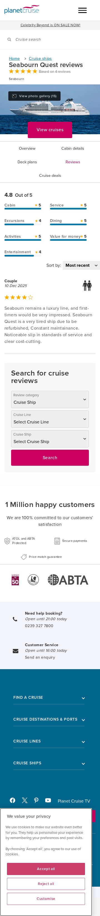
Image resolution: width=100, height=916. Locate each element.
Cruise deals (50, 175)
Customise (46, 899)
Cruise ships (40, 58)
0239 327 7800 (39, 625)
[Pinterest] (38, 801)
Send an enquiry (40, 657)
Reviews (73, 162)
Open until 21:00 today (46, 619)
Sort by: (53, 265)
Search (50, 457)
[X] (27, 801)
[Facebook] (15, 801)
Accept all (46, 869)
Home (14, 58)
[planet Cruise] (21, 9)
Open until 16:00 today (46, 650)
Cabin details (72, 148)
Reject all (46, 884)
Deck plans (27, 162)
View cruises (50, 130)
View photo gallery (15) (38, 96)
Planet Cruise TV (74, 801)
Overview (27, 148)
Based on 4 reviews (55, 71)
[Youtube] (50, 801)
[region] (46, 862)
